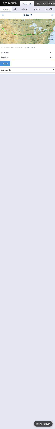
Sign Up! (41, 3)
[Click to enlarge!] (27, 31)
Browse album (43, 424)
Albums (5, 9)
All (15, 9)
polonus (30, 47)
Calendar (25, 9)
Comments (6, 70)
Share (5, 63)
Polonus (26, 3)
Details (4, 57)
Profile (37, 9)
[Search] (51, 9)
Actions (4, 52)
